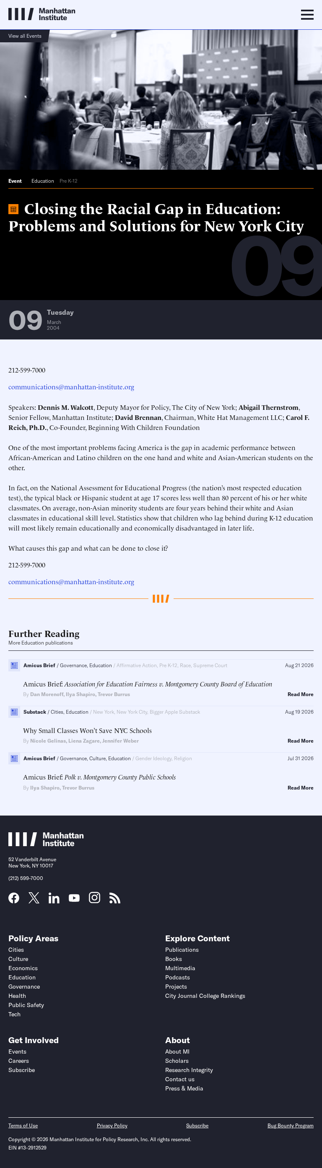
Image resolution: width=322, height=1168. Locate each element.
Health (17, 996)
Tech (14, 1014)
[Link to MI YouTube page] (74, 899)
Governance (24, 986)
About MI (177, 1051)
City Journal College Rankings (205, 996)
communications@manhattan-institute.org (71, 386)
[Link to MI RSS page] (114, 900)
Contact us (180, 1079)
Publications (182, 949)
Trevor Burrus (114, 694)
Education (42, 181)
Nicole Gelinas (48, 741)
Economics (23, 968)
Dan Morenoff (46, 694)
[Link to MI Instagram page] (94, 900)
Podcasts (177, 977)
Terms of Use (23, 1125)
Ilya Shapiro (80, 694)
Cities (16, 949)
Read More (301, 694)
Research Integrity (189, 1070)
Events (17, 1051)
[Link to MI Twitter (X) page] (34, 900)
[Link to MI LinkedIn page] (54, 900)
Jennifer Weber (120, 741)
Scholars (177, 1060)
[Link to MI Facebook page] (13, 900)
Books (173, 959)
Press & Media (184, 1088)
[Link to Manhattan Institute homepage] (46, 844)
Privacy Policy (112, 1125)
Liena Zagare (84, 741)
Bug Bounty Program (290, 1125)
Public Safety (26, 1005)
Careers (18, 1060)
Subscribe (21, 1070)
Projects (176, 986)
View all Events (25, 36)
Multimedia (180, 968)
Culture (18, 959)
